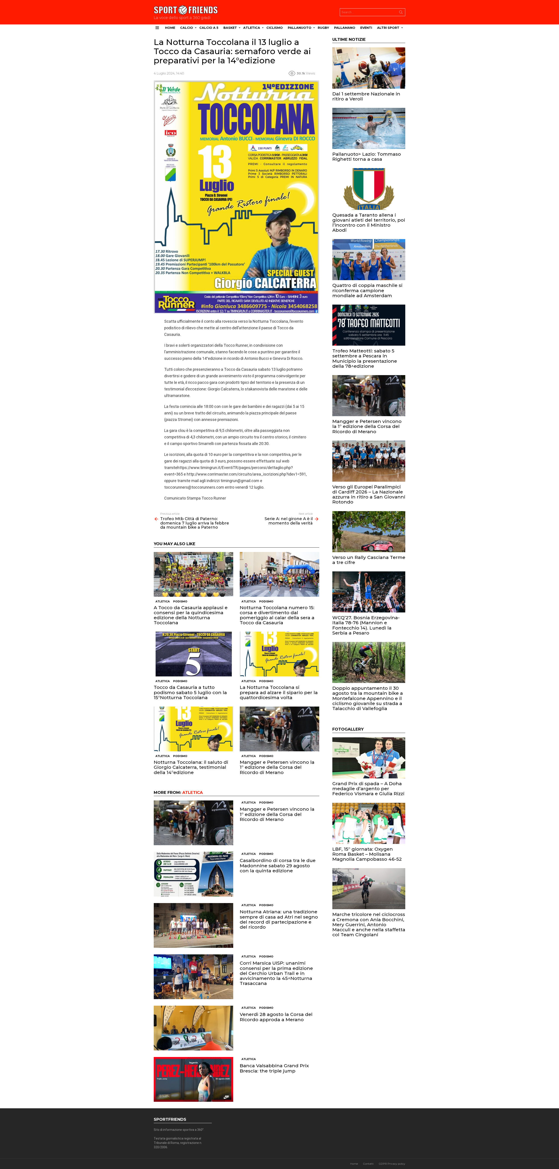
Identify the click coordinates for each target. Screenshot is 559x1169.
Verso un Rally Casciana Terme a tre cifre (368, 560)
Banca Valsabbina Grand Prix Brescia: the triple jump (274, 1068)
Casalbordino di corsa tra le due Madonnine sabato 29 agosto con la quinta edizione (278, 865)
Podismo (180, 601)
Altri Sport (388, 28)
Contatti (368, 1163)
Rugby (323, 28)
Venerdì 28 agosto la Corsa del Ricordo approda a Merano (276, 1017)
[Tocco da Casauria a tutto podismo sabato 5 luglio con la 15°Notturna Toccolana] (193, 654)
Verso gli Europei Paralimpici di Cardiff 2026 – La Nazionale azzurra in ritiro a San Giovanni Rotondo (368, 494)
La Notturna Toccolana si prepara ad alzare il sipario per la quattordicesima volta (279, 692)
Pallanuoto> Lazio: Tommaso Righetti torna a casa (366, 156)
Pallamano (344, 28)
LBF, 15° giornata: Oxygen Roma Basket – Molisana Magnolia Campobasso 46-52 (367, 854)
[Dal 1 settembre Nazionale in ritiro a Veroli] (368, 67)
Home (170, 28)
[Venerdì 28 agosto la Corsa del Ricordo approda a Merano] (193, 1028)
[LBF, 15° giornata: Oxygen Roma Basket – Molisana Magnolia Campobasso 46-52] (368, 823)
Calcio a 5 (208, 28)
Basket (230, 28)
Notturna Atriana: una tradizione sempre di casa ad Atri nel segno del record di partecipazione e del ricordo (279, 919)
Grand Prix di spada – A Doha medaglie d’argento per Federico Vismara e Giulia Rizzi (368, 788)
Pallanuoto (299, 28)
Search (401, 13)
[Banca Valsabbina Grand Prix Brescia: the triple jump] (193, 1079)
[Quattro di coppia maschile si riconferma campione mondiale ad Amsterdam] (368, 259)
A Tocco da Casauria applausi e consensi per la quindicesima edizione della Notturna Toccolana (191, 615)
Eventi (366, 28)
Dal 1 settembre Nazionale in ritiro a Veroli (366, 96)
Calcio (186, 28)
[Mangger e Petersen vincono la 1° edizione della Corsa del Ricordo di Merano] (279, 729)
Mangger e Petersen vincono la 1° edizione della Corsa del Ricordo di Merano (277, 767)
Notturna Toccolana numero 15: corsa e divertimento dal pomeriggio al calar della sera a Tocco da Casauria (277, 615)
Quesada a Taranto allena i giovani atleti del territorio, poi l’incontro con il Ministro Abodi (368, 222)
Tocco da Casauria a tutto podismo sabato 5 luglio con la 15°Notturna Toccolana (190, 692)
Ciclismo (274, 28)
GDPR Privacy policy (392, 1163)
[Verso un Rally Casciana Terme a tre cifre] (368, 531)
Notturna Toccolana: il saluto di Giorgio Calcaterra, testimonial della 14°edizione (191, 767)
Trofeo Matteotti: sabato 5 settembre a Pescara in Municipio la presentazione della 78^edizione (364, 358)
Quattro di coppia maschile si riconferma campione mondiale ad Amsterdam (367, 290)
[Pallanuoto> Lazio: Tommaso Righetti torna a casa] (368, 128)
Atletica (251, 28)
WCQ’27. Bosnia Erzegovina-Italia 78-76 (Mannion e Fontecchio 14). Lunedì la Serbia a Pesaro (366, 625)
